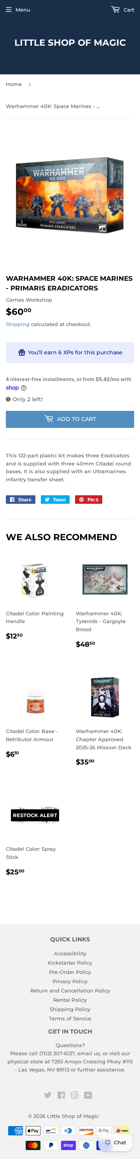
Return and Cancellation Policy (70, 990)
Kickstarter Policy (70, 963)
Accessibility (70, 953)
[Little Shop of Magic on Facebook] (61, 1096)
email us (88, 1053)
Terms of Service (70, 1018)
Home (14, 84)
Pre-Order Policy (70, 972)
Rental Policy (70, 1000)
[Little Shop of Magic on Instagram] (75, 1096)
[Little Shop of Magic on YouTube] (88, 1096)
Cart (128, 10)
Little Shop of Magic (70, 42)
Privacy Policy (70, 981)
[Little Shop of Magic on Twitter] (48, 1096)
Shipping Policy (70, 1009)
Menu (23, 10)
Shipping (18, 324)
